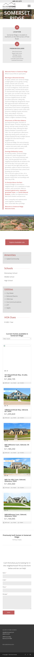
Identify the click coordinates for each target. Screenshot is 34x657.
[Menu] (29, 6)
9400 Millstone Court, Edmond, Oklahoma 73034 (15, 515)
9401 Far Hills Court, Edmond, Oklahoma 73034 (15, 480)
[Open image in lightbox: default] (32, 230)
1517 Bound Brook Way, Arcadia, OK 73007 (16, 375)
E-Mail (4, 580)
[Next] (30, 222)
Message (5, 594)
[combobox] (17, 339)
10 (23, 228)
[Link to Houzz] (30, 654)
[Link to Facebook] (27, 654)
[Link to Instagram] (25, 654)
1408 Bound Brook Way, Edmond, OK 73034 (16, 410)
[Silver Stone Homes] (14, 6)
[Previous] (3, 222)
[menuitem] (29, 6)
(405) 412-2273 (17, 1)
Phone (5, 587)
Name (4, 573)
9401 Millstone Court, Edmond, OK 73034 (16, 445)
